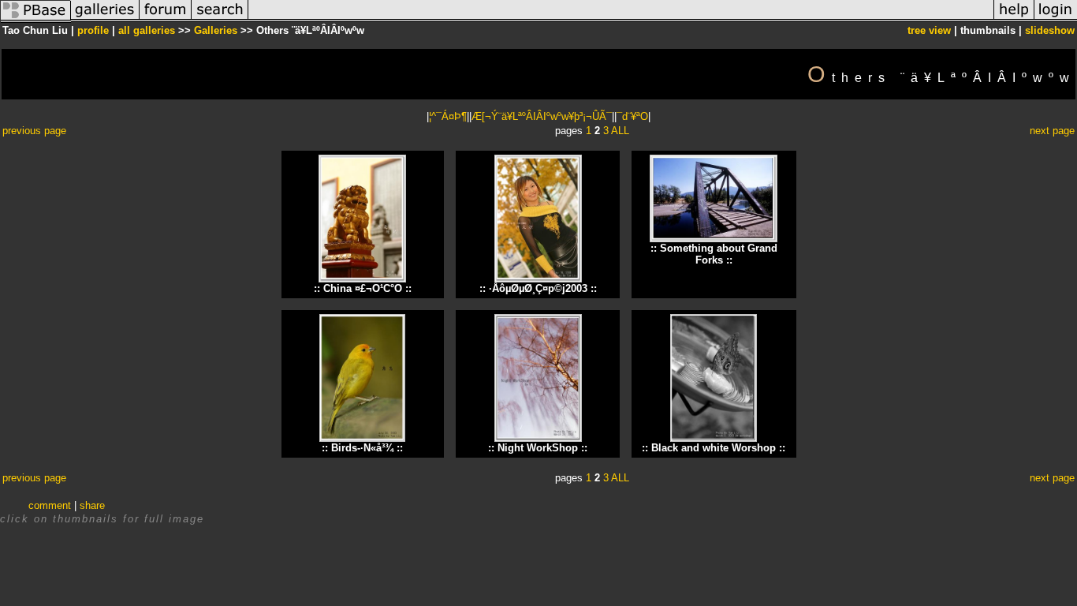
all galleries (146, 30)
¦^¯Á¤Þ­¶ (448, 116)
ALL (620, 131)
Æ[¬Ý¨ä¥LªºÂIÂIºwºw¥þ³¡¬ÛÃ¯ (541, 116)
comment (49, 505)
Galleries (215, 30)
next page (1052, 131)
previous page (34, 131)
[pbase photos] (35, 18)
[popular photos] (620, 18)
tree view (929, 30)
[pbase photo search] (220, 18)
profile (93, 30)
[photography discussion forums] (166, 18)
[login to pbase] (1055, 18)
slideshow (1050, 30)
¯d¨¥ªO (632, 116)
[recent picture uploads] (105, 18)
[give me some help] (1013, 18)
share (92, 505)
